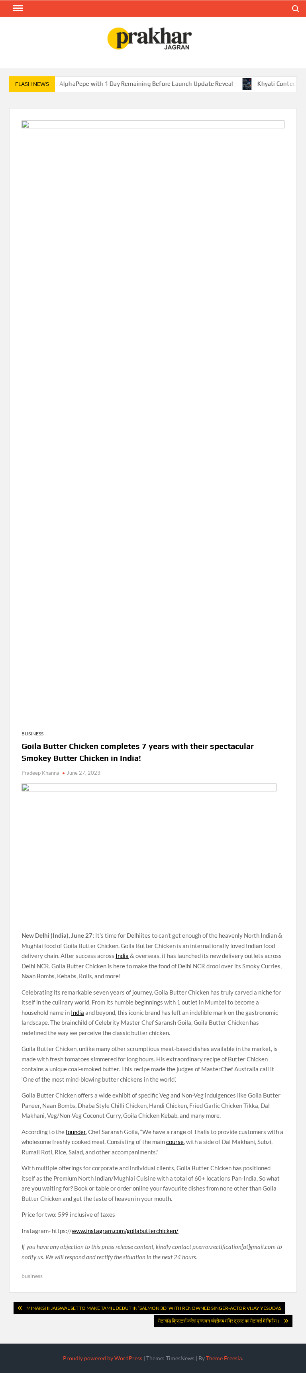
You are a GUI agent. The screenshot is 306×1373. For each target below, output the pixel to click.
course (175, 1141)
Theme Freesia (224, 1358)
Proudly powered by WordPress (102, 1358)
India (122, 955)
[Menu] (17, 8)
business (32, 1275)
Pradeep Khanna (40, 773)
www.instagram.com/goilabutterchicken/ (125, 1230)
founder (76, 1131)
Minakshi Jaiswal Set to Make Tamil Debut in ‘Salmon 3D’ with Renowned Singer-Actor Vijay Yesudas (153, 1308)
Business (32, 734)
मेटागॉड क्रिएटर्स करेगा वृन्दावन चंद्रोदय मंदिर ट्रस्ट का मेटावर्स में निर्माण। (219, 1321)
